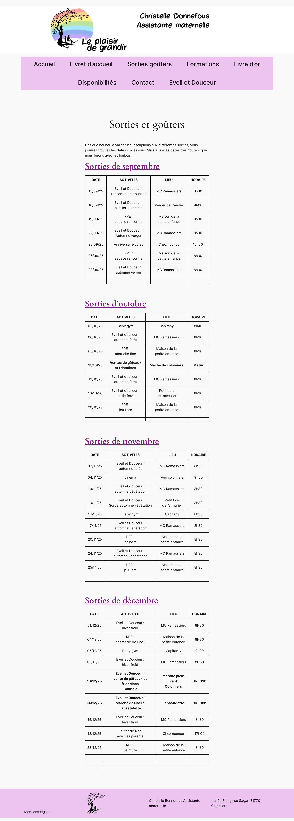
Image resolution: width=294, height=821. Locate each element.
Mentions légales (37, 812)
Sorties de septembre (122, 166)
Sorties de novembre (122, 441)
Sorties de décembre (121, 600)
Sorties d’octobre (115, 303)
